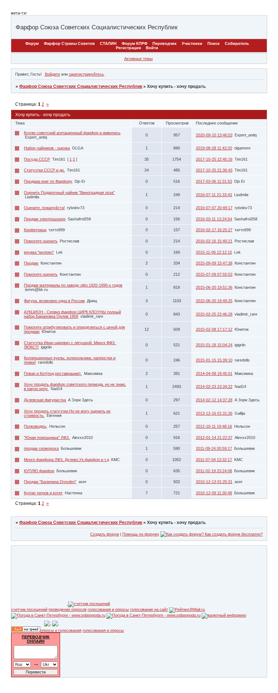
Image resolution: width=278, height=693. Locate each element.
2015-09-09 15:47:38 (214, 263)
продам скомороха (41, 448)
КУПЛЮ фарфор (39, 471)
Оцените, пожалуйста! (44, 208)
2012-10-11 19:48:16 (214, 426)
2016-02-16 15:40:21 (214, 241)
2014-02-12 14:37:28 (214, 400)
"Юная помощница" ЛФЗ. (47, 437)
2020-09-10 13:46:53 (214, 135)
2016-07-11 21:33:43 (214, 195)
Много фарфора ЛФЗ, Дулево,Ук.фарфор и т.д (66, 459)
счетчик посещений (29, 609)
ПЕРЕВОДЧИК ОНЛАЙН (36, 639)
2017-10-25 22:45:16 (214, 159)
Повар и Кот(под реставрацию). (53, 373)
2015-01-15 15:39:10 (214, 360)
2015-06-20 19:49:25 (214, 301)
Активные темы (138, 58)
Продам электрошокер (45, 219)
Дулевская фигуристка (45, 400)
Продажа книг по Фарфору (48, 181)
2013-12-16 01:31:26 (214, 413)
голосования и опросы (108, 609)
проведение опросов (68, 609)
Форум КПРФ (134, 43)
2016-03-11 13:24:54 (214, 219)
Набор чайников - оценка (47, 148)
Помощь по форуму (140, 534)
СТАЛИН (108, 43)
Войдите (52, 74)
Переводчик (164, 43)
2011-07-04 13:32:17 (214, 459)
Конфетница (35, 230)
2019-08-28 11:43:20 (214, 148)
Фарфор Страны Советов (69, 43)
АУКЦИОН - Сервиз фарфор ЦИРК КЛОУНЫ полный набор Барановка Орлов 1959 (72, 314)
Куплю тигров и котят (43, 493)
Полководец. (35, 426)
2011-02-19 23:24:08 (214, 471)
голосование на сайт (149, 609)
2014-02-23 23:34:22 (214, 386)
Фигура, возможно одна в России (54, 301)
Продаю (31, 263)
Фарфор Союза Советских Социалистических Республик (80, 86)
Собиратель (237, 43)
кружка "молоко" (39, 252)
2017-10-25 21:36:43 (214, 170)
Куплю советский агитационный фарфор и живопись (72, 133)
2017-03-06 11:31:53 (214, 181)
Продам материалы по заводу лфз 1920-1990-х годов (73, 285)
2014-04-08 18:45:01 (214, 373)
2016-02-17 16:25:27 (214, 230)
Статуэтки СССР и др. (44, 170)
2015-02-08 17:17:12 (214, 329)
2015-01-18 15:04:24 (214, 345)
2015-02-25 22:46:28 (214, 314)
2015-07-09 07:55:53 (214, 274)
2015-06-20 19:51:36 (214, 287)
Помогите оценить (41, 241)
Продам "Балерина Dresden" (50, 481)
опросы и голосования (60, 630)
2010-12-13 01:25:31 (214, 481)
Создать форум (104, 534)
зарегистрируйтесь (86, 74)
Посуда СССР (37, 159)
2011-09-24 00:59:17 (214, 448)
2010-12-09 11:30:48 (214, 493)
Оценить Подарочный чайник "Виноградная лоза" (69, 192)
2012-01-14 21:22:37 (214, 437)
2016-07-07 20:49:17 (214, 208)
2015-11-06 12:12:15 (214, 252)
